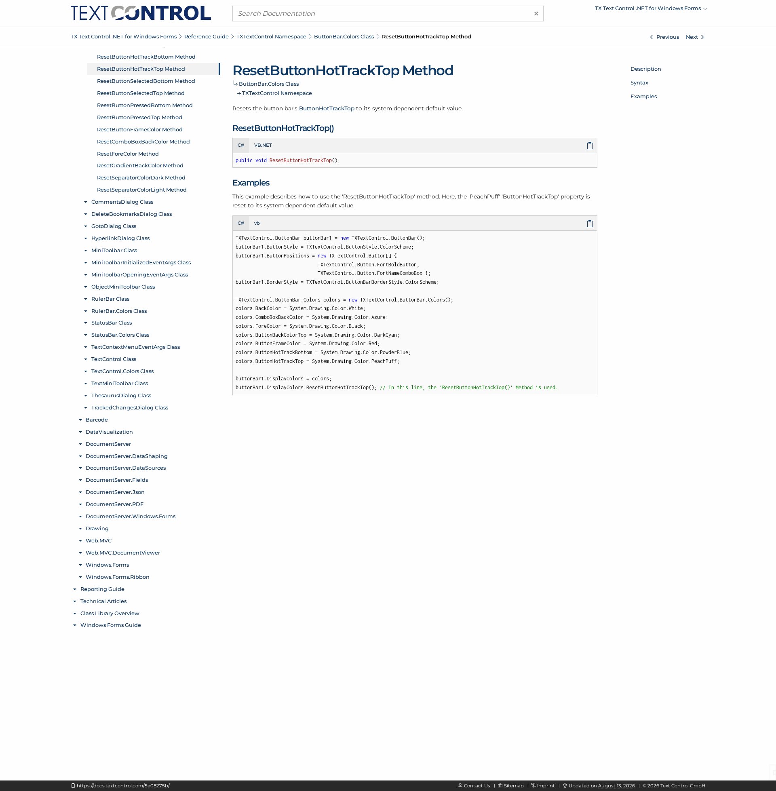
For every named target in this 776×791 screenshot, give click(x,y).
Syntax (639, 82)
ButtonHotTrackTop (326, 108)
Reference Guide (206, 36)
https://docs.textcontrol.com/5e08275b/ (123, 786)
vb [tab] (257, 223)
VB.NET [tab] (263, 145)
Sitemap (514, 786)
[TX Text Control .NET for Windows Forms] (141, 12)
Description (645, 68)
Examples (643, 96)
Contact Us (477, 786)
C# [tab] (241, 145)
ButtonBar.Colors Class (344, 36)
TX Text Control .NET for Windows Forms (124, 36)
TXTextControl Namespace (271, 36)
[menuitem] (636, 10)
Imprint (546, 786)
